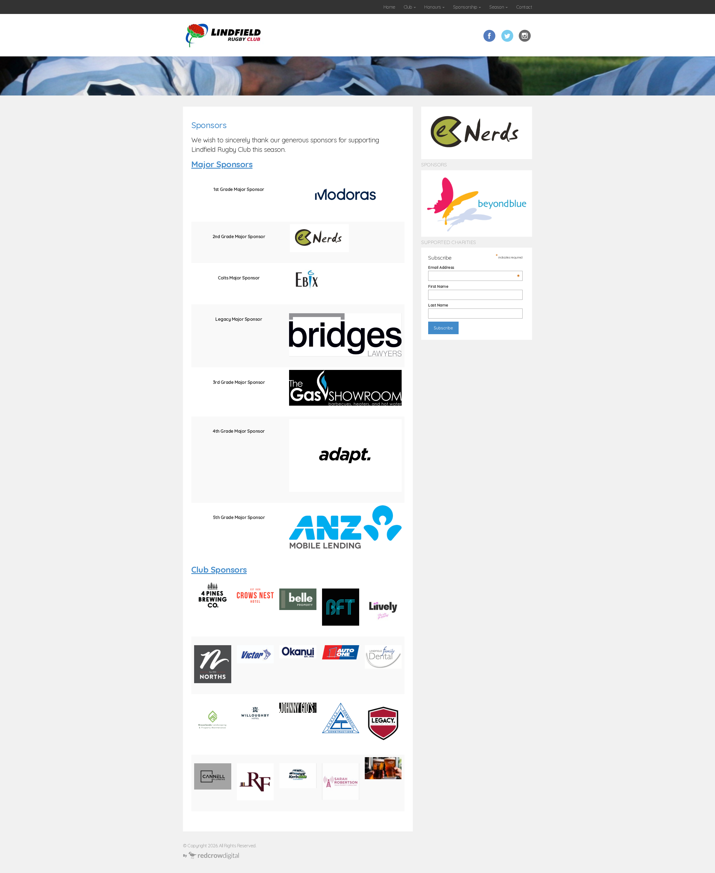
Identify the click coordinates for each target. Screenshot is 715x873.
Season (497, 7)
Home (389, 7)
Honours (433, 7)
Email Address (474, 267)
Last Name (438, 305)
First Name (438, 286)
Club (408, 7)
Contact (524, 7)
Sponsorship (465, 7)
